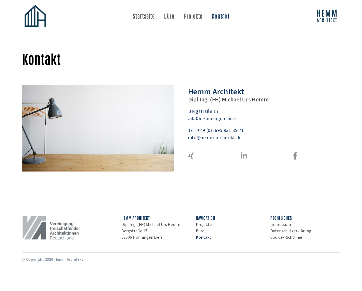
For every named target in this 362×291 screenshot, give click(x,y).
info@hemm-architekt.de (215, 137)
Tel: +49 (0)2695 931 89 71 (216, 130)
